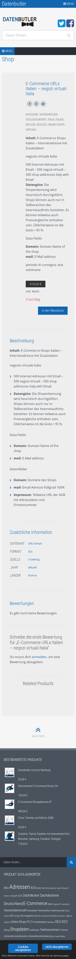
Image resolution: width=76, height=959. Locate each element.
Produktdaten (39, 921)
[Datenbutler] (19, 22)
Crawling (34, 559)
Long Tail (19, 915)
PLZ (29, 922)
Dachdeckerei (49, 895)
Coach (13, 895)
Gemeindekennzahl (15, 910)
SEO (65, 922)
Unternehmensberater (15, 936)
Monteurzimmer (58, 916)
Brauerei (65, 888)
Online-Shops (56, 124)
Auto (39, 887)
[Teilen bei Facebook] (30, 104)
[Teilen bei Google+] (36, 104)
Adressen (19, 887)
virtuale (31, 129)
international (58, 910)
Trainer (64, 929)
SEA (58, 922)
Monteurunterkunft (42, 916)
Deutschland (13, 903)
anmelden (39, 657)
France (32, 575)
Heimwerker (44, 910)
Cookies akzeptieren (23, 948)
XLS (30, 551)
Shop (7, 929)
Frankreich (64, 904)
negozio (42, 124)
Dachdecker (31, 895)
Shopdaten (19, 929)
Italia (51, 119)
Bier (43, 888)
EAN (50, 904)
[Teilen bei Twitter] (43, 104)
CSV (20, 895)
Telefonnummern (50, 930)
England (56, 904)
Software (34, 929)
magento (29, 915)
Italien (60, 119)
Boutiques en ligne (53, 888)
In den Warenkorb (53, 310)
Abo (6, 888)
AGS (33, 888)
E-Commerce (35, 903)
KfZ (11, 915)
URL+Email (35, 543)
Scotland (51, 922)
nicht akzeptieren (56, 947)
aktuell (32, 567)
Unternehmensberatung (40, 936)
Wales (62, 936)
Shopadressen (48, 114)
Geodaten (32, 910)
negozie (30, 124)
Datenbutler (14, 4)
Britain (7, 896)
